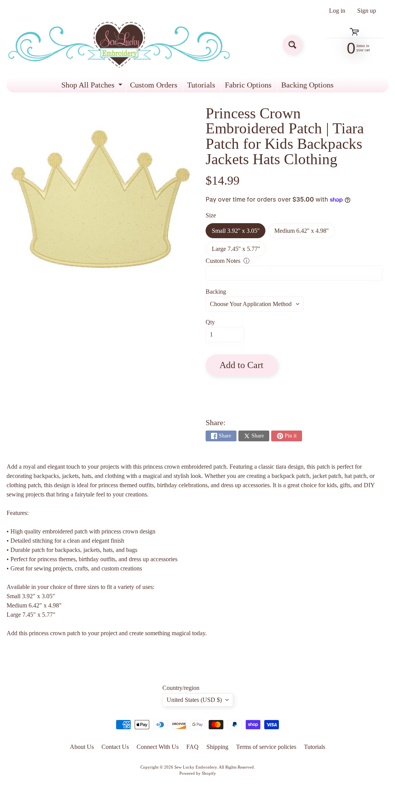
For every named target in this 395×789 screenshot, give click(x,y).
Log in (337, 11)
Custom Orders (153, 85)
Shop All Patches (92, 87)
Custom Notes (223, 260)
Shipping (217, 747)
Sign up (366, 11)
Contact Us (115, 747)
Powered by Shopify (197, 773)
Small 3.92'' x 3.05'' (238, 232)
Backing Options (307, 85)
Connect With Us (158, 747)
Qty (210, 322)
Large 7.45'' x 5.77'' (239, 251)
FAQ (192, 747)
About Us (82, 747)
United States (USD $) (194, 699)
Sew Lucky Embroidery (195, 767)
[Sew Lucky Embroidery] (119, 45)
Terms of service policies (266, 747)
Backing (216, 291)
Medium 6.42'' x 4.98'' (304, 232)
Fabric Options (248, 85)
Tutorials (201, 85)
